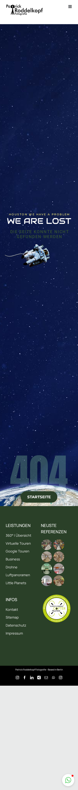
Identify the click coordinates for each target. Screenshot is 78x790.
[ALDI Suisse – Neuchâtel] (58, 545)
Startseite (39, 497)
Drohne (11, 567)
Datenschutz (16, 625)
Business (13, 559)
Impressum (14, 633)
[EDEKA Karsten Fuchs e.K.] (58, 581)
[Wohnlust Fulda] (58, 557)
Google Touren (17, 551)
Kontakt (12, 609)
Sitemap (12, 617)
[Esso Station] (58, 569)
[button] (68, 780)
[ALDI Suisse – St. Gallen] (46, 545)
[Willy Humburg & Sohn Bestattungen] (46, 569)
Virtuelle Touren (18, 543)
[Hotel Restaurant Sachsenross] (46, 581)
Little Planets (16, 583)
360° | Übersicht (18, 535)
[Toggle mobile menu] (70, 7)
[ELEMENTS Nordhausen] (46, 557)
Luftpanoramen (18, 575)
